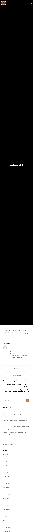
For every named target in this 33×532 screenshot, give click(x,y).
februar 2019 (6, 506)
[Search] (27, 400)
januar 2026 (5, 480)
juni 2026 (5, 462)
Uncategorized (16, 162)
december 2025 (6, 484)
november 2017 (6, 528)
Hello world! (13, 444)
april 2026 (5, 469)
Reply (10, 360)
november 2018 (6, 513)
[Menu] (31, 3)
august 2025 (6, 498)
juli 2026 (5, 458)
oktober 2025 (6, 491)
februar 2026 (6, 476)
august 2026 (6, 454)
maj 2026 (5, 465)
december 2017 (6, 524)
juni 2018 (5, 520)
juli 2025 (5, 502)
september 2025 (7, 495)
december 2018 (6, 509)
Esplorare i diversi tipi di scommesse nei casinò (13, 411)
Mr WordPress (6, 444)
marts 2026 (5, 473)
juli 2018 (5, 517)
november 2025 (6, 487)
